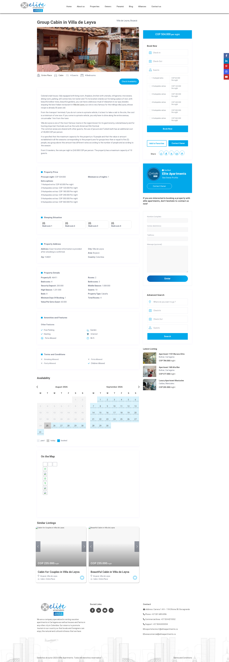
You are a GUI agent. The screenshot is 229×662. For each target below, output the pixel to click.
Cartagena (169, 357)
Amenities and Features (55, 317)
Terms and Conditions (54, 354)
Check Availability (129, 81)
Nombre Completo (154, 217)
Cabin (61, 75)
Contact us (156, 6)
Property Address (52, 244)
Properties (94, 6)
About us (81, 6)
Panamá (120, 6)
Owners (108, 6)
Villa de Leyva (122, 20)
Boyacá (133, 20)
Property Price (51, 172)
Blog (131, 6)
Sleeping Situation (53, 217)
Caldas (162, 383)
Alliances (142, 6)
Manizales (170, 383)
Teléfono (150, 235)
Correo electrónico (154, 226)
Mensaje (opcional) (154, 244)
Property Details (52, 273)
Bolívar (162, 357)
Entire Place (46, 75)
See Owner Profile (170, 178)
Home (69, 6)
